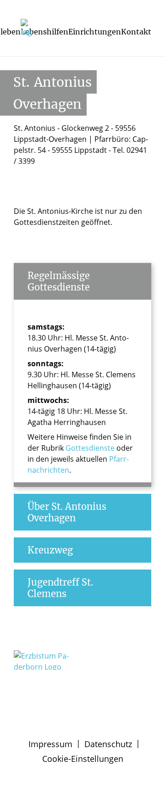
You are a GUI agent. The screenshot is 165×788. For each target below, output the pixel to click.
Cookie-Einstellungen (82, 758)
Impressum (50, 743)
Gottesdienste (90, 448)
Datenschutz (108, 743)
